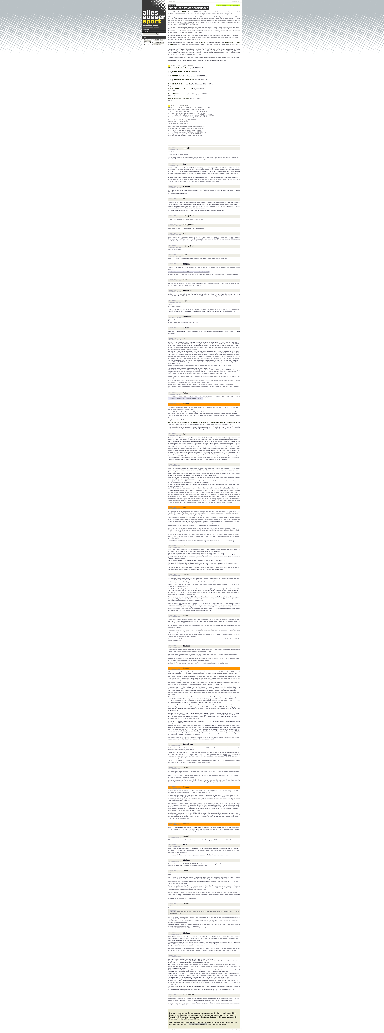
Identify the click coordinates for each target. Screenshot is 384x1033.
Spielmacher (187, 290)
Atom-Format (147, 41)
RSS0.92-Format (159, 43)
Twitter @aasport (147, 29)
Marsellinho (187, 316)
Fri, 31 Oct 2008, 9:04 (174, 647)
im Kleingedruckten (201, 22)
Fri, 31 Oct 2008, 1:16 (174, 547)
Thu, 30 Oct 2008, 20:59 (174, 339)
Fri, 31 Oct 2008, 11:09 (174, 872)
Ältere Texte (172, 1)
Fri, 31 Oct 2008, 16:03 (174, 996)
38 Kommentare (222, 5)
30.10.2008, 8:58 (234, 5)
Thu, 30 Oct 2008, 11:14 (174, 234)
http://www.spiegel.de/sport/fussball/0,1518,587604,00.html (185, 398)
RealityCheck (188, 744)
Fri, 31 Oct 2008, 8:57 (174, 616)
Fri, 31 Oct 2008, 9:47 (174, 745)
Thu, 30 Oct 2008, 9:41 (174, 187)
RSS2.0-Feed (157, 44)
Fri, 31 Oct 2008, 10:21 (174, 825)
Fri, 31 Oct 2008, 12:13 (174, 934)
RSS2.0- (156, 40)
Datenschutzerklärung (148, 27)
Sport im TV (171, 5)
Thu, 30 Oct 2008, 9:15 (174, 149)
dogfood (186, 404)
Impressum (155, 25)
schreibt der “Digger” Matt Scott (185, 36)
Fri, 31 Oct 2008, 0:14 (174, 465)
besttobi (186, 328)
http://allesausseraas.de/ (198, 1024)
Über (156, 27)
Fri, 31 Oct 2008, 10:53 (174, 861)
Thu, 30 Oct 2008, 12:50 (174, 281)
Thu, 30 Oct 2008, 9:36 (174, 165)
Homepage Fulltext (147, 25)
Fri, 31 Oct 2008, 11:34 (174, 905)
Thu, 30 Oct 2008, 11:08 (174, 217)
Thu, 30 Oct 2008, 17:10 (174, 317)
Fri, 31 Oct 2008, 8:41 (174, 575)
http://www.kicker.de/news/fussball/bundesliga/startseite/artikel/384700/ (188, 272)
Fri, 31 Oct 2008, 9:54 (174, 768)
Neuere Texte (235, 1)
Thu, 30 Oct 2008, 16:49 (174, 302)
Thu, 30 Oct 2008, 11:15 (174, 247)
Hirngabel (186, 264)
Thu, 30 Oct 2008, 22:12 (174, 435)
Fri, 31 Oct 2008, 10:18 (174, 788)
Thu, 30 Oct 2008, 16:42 (174, 291)
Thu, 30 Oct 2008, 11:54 (174, 256)
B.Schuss (186, 186)
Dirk (184, 164)
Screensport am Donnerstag (188, 8)
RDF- (161, 40)
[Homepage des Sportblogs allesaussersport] (154, 12)
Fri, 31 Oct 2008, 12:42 (174, 956)
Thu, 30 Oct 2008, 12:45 (174, 265)
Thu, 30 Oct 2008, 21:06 (174, 394)
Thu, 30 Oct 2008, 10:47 (174, 200)
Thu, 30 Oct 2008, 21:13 (174, 405)
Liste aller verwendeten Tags (151, 34)
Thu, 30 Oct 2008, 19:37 (174, 329)
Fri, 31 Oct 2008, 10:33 (174, 837)
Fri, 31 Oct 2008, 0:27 (174, 508)
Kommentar (172, 148)
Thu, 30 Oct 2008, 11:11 (174, 226)
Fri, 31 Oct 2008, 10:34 (174, 846)
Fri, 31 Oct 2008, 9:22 (174, 669)
